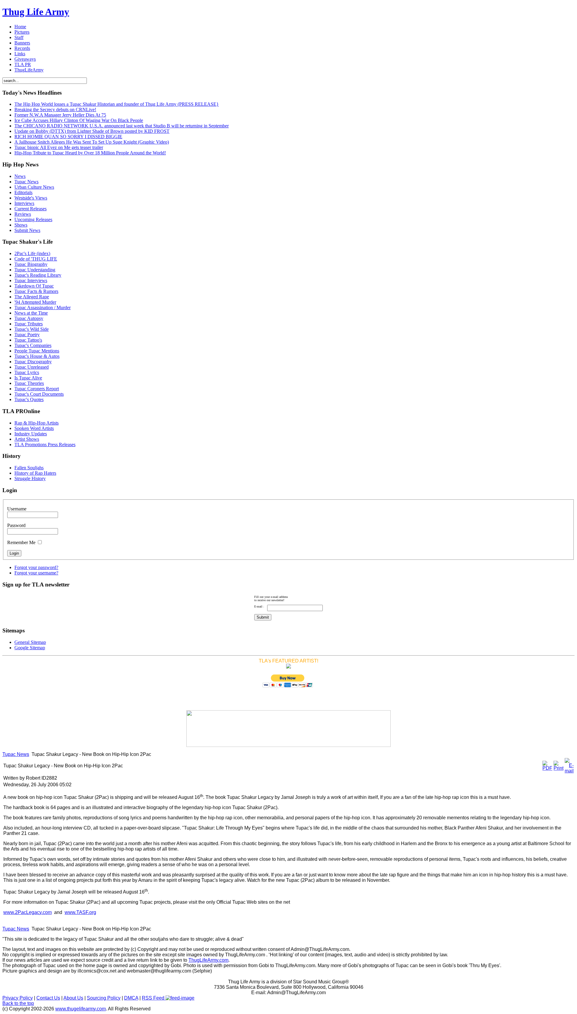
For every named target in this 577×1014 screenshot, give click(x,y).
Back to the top (18, 1003)
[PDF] (547, 768)
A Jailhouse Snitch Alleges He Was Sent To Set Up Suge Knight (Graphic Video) (91, 142)
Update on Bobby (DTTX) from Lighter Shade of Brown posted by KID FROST (91, 131)
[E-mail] (569, 770)
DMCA (131, 997)
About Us (73, 997)
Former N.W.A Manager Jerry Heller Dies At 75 (60, 114)
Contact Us (48, 997)
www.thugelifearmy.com (80, 1008)
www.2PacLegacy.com (27, 912)
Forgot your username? (36, 572)
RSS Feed (154, 997)
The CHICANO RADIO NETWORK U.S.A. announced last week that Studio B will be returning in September (121, 125)
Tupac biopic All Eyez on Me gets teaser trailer (58, 147)
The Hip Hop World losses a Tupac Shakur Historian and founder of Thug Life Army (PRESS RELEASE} (116, 104)
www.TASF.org (80, 912)
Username (16, 508)
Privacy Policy (17, 997)
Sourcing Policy (104, 997)
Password (16, 525)
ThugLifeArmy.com (208, 960)
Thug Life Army (35, 11)
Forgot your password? (36, 567)
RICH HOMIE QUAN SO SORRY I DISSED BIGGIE (68, 136)
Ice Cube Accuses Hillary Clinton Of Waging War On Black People (78, 120)
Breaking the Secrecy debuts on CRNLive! (55, 109)
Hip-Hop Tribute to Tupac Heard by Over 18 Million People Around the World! (90, 152)
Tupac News (15, 754)
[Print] (558, 768)
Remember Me (21, 542)
